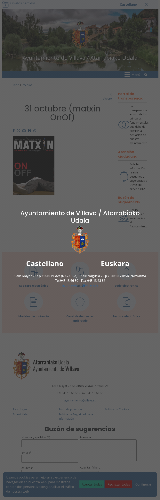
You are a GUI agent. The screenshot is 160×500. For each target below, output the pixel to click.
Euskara (115, 263)
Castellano (45, 263)
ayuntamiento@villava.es (80, 285)
